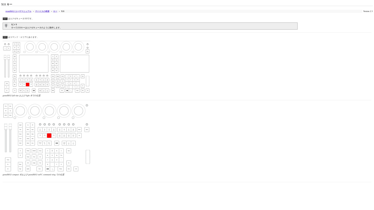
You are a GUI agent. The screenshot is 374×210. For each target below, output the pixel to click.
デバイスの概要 (42, 11)
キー (55, 11)
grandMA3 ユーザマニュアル (18, 11)
